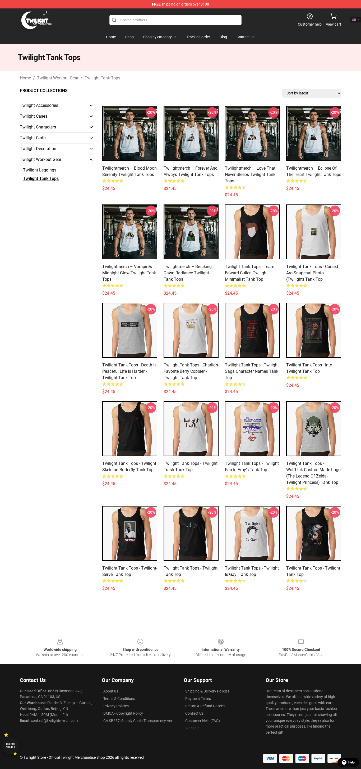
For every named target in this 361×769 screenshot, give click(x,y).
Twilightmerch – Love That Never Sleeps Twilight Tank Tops (250, 174)
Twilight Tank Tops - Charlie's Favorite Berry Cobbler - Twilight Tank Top (191, 371)
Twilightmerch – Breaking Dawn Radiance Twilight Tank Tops (188, 273)
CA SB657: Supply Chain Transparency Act (137, 721)
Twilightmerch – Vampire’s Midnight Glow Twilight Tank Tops (129, 273)
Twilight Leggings (39, 170)
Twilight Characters (38, 127)
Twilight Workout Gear (57, 77)
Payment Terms (198, 698)
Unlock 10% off (10, 745)
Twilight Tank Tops (102, 77)
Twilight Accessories (39, 105)
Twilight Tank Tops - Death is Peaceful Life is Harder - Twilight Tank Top (129, 371)
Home (25, 77)
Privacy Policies (116, 706)
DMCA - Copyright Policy (123, 713)
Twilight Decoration (38, 148)
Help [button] (351, 762)
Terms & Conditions (119, 698)
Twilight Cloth (33, 137)
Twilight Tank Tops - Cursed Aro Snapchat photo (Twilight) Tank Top (312, 273)
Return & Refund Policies (205, 706)
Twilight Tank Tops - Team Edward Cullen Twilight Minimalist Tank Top (249, 273)
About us (110, 691)
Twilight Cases (33, 116)
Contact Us (194, 713)
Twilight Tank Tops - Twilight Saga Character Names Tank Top (252, 371)
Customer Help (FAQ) (202, 721)
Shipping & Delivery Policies (207, 691)
